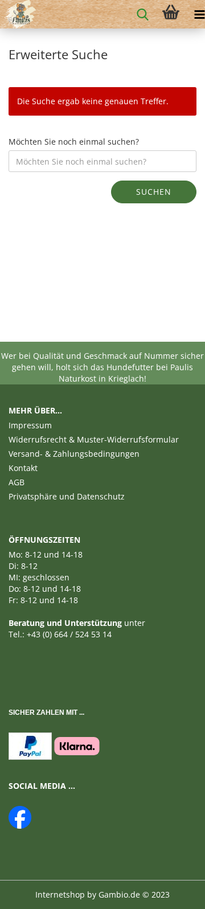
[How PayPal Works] (30, 745)
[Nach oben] (174, 892)
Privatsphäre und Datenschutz (67, 496)
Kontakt (23, 467)
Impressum (30, 425)
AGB (16, 482)
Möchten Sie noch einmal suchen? (74, 141)
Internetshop (60, 894)
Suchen (153, 191)
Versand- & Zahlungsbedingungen (74, 453)
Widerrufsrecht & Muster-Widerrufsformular (94, 439)
